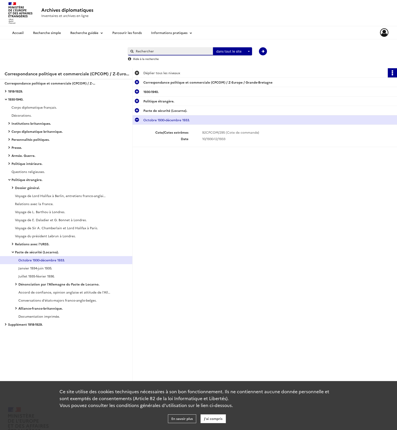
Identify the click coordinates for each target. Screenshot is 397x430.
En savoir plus (182, 418)
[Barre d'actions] (392, 72)
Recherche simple (47, 32)
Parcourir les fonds (127, 32)
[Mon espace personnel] (384, 32)
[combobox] (232, 51)
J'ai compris (213, 418)
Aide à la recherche (146, 59)
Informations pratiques (169, 32)
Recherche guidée (84, 32)
